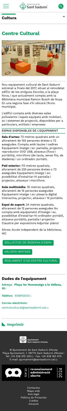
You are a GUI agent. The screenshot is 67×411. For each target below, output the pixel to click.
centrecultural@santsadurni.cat (24, 307)
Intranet (34, 404)
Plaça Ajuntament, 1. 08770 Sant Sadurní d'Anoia (33, 353)
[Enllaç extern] (33, 372)
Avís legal (33, 394)
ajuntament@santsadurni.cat (37, 359)
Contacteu (33, 388)
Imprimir (15, 325)
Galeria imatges (17, 251)
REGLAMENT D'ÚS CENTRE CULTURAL (31, 260)
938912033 (22, 296)
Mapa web (33, 391)
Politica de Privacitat (33, 397)
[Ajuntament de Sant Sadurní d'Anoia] (33, 9)
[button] (6, 7)
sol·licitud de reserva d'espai (28, 242)
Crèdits (33, 401)
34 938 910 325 (21, 356)
